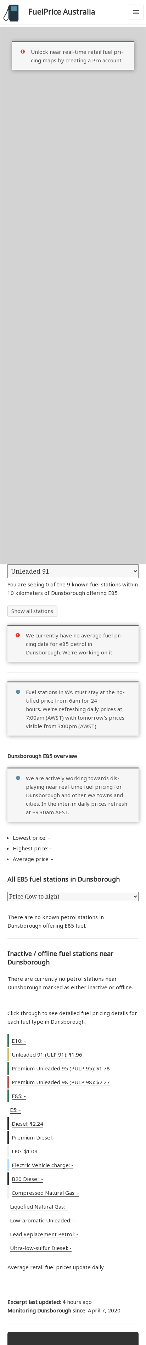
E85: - (19, 1095)
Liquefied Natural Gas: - (39, 1206)
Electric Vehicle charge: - (42, 1165)
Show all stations (32, 610)
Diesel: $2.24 (27, 1123)
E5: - (15, 1109)
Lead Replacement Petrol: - (44, 1234)
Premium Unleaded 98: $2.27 (61, 1082)
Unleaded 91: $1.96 (47, 1054)
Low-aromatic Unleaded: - (42, 1220)
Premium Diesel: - (34, 1137)
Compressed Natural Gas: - (45, 1192)
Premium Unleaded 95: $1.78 (61, 1068)
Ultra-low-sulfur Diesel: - (41, 1247)
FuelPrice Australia (61, 12)
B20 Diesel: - (27, 1178)
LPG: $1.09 (25, 1151)
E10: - (19, 1040)
